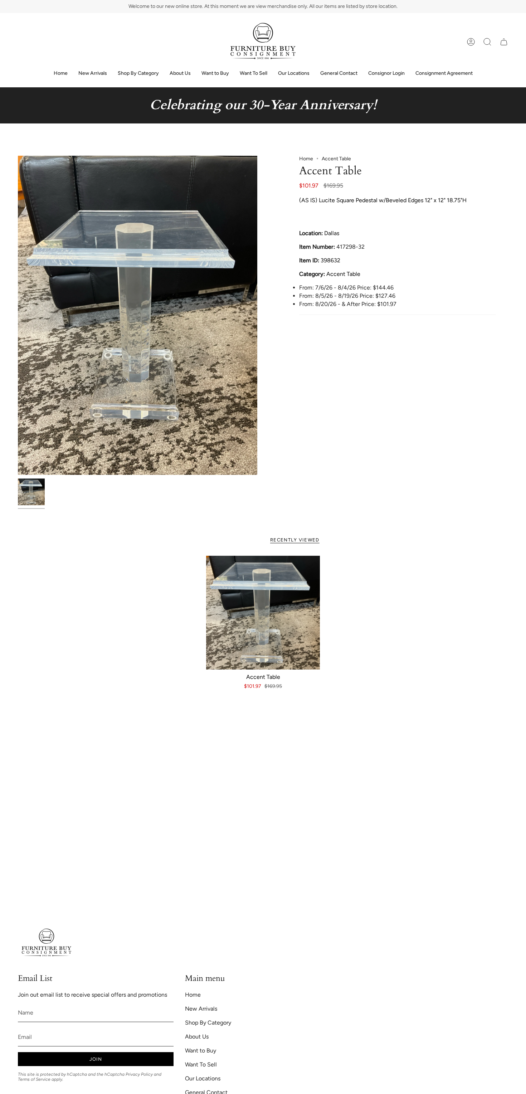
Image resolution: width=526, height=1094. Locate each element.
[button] (487, 42)
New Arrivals (201, 1008)
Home (306, 159)
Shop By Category (208, 1022)
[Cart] (504, 42)
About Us (197, 1036)
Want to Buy (200, 1050)
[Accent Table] (263, 613)
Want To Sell (201, 1064)
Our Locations (202, 1078)
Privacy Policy (139, 1074)
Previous (18, 315)
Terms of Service (34, 1079)
